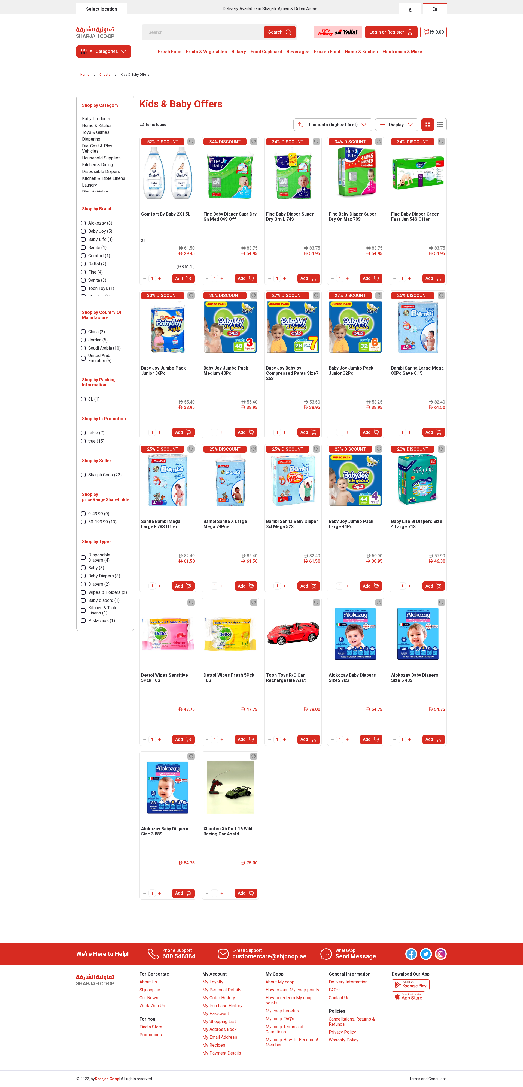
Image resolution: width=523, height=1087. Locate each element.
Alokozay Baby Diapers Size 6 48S (414, 678)
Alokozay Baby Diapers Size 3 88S (164, 831)
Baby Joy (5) (100, 231)
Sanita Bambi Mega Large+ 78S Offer (160, 524)
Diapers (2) (99, 584)
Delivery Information (348, 982)
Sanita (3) (97, 280)
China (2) (96, 331)
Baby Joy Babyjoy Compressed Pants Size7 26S (292, 373)
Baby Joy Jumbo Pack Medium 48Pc (225, 370)
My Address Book (219, 1029)
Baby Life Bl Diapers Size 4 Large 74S (416, 524)
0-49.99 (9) (98, 513)
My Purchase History (222, 1005)
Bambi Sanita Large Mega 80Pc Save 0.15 (417, 370)
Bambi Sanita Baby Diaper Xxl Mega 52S (292, 524)
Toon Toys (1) (101, 288)
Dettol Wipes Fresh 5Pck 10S (228, 678)
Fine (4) (95, 272)
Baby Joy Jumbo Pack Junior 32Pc (351, 370)
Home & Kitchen (361, 51)
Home (84, 75)
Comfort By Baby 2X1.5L (165, 214)
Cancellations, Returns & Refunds (352, 1021)
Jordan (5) (98, 340)
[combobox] (332, 124)
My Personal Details (221, 989)
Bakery (239, 51)
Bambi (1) (97, 247)
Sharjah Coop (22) (105, 474)
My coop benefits (282, 1010)
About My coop (280, 982)
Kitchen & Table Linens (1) (103, 610)
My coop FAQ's (280, 1018)
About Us (148, 982)
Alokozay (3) (100, 223)
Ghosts (104, 75)
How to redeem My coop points (289, 1000)
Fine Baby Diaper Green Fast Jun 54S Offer (415, 216)
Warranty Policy (343, 1040)
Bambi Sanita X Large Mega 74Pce (225, 524)
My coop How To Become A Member (292, 1042)
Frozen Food (327, 51)
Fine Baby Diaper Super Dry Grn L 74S (290, 216)
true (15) (96, 441)
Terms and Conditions (428, 1079)
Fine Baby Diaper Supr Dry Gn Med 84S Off (230, 216)
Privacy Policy (342, 1032)
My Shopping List (219, 1021)
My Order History (218, 997)
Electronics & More (402, 51)
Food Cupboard (266, 51)
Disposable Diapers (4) (99, 557)
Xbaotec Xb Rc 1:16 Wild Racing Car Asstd (227, 831)
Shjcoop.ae (149, 989)
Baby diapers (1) (104, 600)
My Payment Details (221, 1053)
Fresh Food (169, 51)
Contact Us (339, 997)
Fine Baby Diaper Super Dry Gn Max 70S (352, 216)
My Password (215, 1013)
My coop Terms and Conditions (284, 1029)
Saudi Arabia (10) (104, 348)
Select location (101, 9)
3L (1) (93, 399)
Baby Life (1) (100, 239)
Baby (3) (96, 567)
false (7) (96, 432)
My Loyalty (212, 982)
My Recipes (213, 1045)
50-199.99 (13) (102, 522)
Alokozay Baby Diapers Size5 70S (352, 678)
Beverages (298, 51)
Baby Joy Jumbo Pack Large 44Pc (351, 524)
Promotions (150, 1034)
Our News (148, 997)
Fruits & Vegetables (206, 51)
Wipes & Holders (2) (107, 592)
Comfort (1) (99, 255)
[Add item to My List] (191, 141)
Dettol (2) (97, 264)
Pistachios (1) (101, 620)
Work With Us (152, 1005)
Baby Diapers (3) (104, 576)
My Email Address (219, 1037)
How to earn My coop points (292, 989)
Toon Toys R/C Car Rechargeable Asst (286, 678)
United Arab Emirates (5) (99, 358)
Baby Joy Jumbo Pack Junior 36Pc (163, 370)
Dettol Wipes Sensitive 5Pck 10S (164, 678)
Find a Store (150, 1027)
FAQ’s (334, 989)
